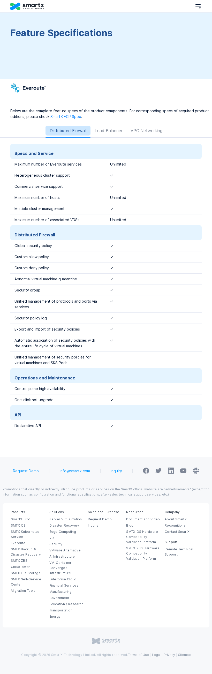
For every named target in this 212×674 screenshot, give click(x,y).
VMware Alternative (65, 550)
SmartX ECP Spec (65, 116)
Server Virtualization (65, 519)
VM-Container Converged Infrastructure (60, 568)
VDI (52, 538)
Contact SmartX (177, 531)
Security (56, 544)
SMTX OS (18, 525)
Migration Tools (23, 590)
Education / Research (66, 604)
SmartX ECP (20, 519)
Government (59, 598)
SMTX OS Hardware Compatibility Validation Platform (142, 537)
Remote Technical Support (179, 552)
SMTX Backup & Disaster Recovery (26, 552)
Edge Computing (62, 531)
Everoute (18, 543)
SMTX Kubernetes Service (25, 534)
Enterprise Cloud (63, 579)
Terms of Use (138, 654)
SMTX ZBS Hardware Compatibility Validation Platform (143, 553)
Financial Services (63, 585)
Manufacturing (60, 591)
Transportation (60, 610)
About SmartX (176, 519)
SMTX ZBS (19, 560)
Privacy (169, 654)
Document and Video (143, 519)
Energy (54, 616)
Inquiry (116, 471)
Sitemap (184, 654)
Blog (129, 525)
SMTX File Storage (26, 573)
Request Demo (26, 471)
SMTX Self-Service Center (26, 582)
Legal (156, 654)
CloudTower (20, 566)
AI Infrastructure (62, 556)
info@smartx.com (75, 471)
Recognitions (175, 525)
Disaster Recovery (64, 525)
